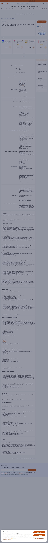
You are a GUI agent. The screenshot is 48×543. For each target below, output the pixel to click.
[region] (24, 536)
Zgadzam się (39, 532)
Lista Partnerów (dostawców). (7, 539)
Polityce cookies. (13, 538)
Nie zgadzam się (39, 535)
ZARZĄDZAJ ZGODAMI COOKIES (39, 538)
